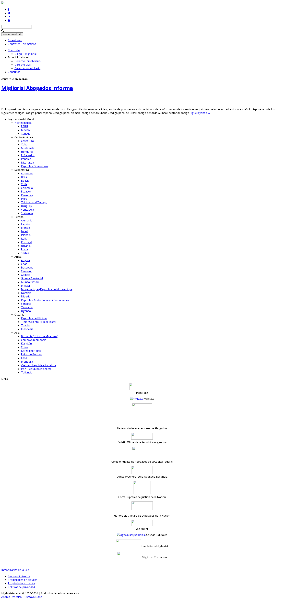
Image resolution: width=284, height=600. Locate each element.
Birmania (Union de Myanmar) (39, 336)
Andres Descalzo (11, 597)
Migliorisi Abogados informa (37, 87)
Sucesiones (15, 40)
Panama (26, 159)
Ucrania (26, 246)
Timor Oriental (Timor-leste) (38, 322)
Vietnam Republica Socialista (38, 365)
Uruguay (26, 206)
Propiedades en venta (21, 583)
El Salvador (28, 155)
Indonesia (27, 329)
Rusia (24, 249)
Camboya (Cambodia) (34, 340)
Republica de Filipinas (34, 318)
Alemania (26, 220)
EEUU (24, 126)
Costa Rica (27, 141)
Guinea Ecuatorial (32, 278)
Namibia (26, 293)
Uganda (26, 311)
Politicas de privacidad (21, 587)
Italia (24, 238)
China (24, 347)
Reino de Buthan (31, 354)
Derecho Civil (22, 64)
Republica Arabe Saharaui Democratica (45, 300)
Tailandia (26, 372)
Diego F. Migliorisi (25, 54)
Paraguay (27, 195)
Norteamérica (23, 123)
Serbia (25, 253)
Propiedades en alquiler (22, 580)
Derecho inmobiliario (27, 68)
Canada (25, 133)
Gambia (25, 275)
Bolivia (25, 180)
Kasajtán (26, 343)
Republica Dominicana (34, 166)
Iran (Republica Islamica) (36, 369)
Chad (24, 264)
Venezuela (27, 209)
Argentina (27, 173)
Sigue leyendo (200, 113)
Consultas (14, 72)
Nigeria (25, 296)
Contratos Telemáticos (22, 44)
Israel (24, 231)
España (25, 224)
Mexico (25, 130)
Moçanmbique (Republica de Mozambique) (47, 289)
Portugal (26, 242)
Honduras (27, 151)
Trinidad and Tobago (34, 202)
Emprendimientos (19, 576)
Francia (25, 228)
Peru (24, 199)
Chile (24, 184)
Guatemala (27, 148)
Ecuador (26, 191)
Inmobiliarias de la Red (15, 570)
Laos (24, 358)
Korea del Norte (31, 351)
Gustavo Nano (33, 597)
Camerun (26, 271)
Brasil (24, 177)
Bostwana (27, 267)
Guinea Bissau (30, 282)
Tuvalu (25, 325)
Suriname (27, 213)
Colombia (27, 188)
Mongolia (27, 361)
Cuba (24, 144)
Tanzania (27, 307)
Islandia (26, 235)
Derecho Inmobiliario (27, 61)
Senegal (26, 304)
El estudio (14, 50)
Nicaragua (27, 162)
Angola (25, 260)
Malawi (25, 285)
